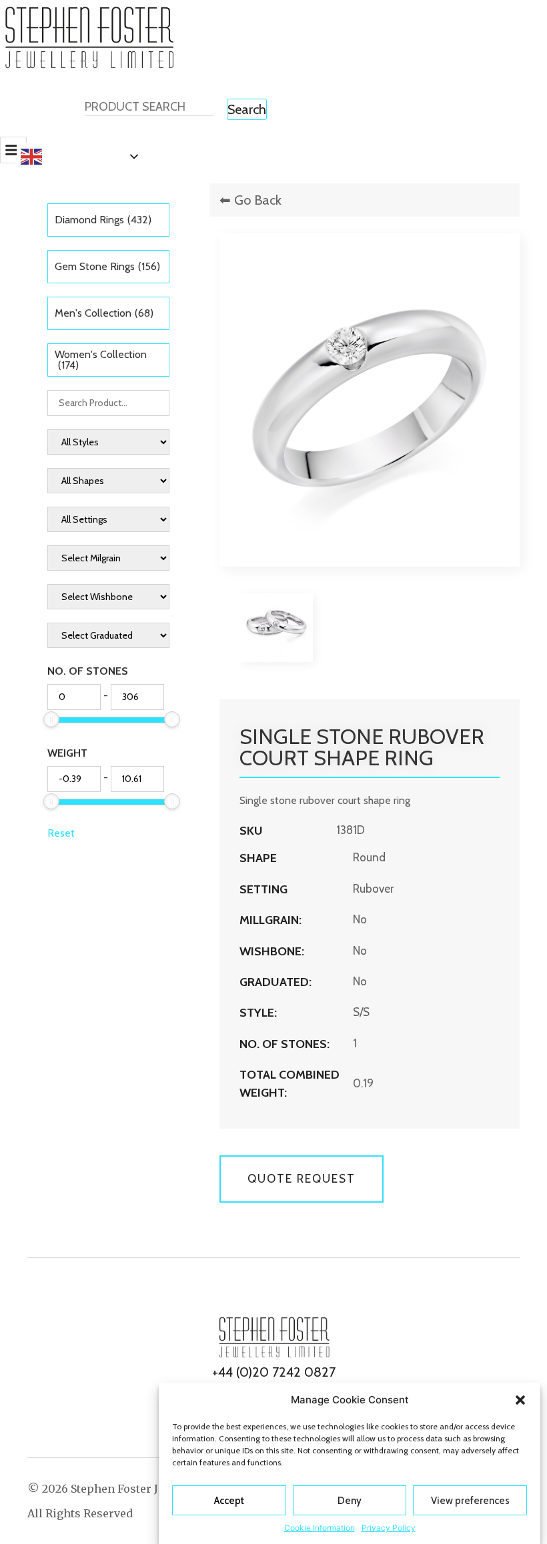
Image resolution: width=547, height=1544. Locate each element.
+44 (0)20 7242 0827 (274, 1372)
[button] (520, 1400)
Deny (350, 1501)
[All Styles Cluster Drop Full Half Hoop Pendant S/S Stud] (108, 442)
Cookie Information (319, 1528)
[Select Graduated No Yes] (108, 635)
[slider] (51, 719)
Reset (61, 833)
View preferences (470, 1501)
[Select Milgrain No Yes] (108, 558)
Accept (229, 1501)
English (65, 156)
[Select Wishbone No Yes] (108, 596)
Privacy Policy (389, 1528)
